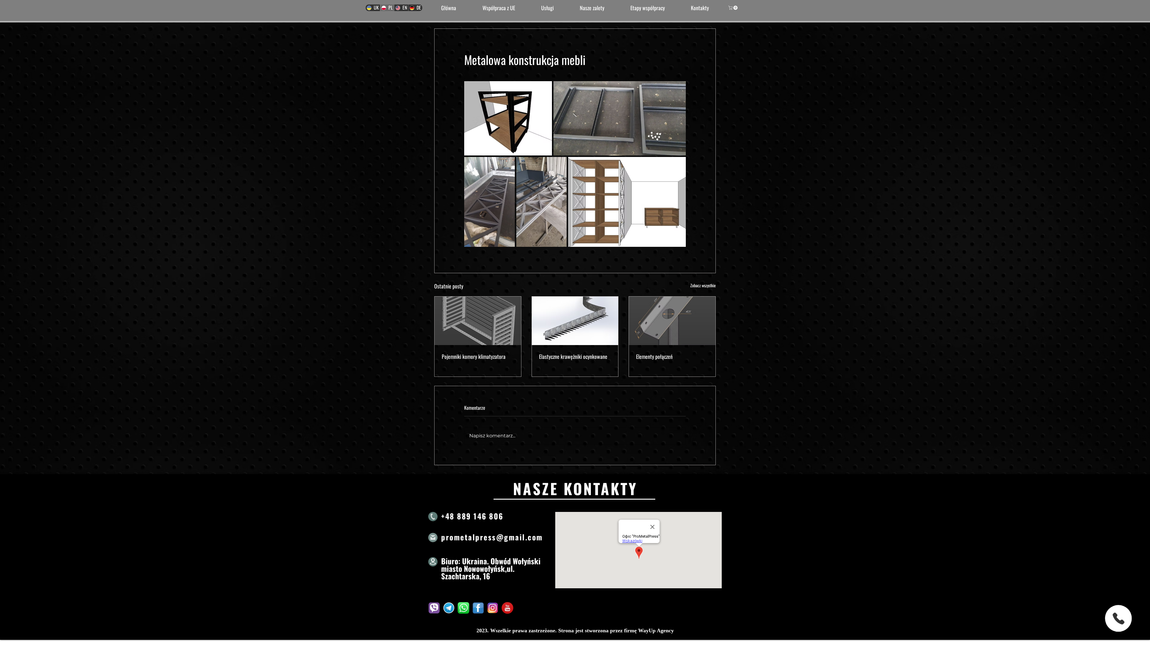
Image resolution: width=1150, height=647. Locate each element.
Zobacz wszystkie (703, 285)
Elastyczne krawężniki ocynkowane (573, 356)
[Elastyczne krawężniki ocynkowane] (575, 321)
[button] (733, 8)
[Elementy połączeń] (672, 321)
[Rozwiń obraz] (508, 118)
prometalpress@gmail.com (492, 536)
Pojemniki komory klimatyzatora (474, 356)
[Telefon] (1118, 618)
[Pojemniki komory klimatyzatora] (478, 321)
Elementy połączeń (654, 356)
